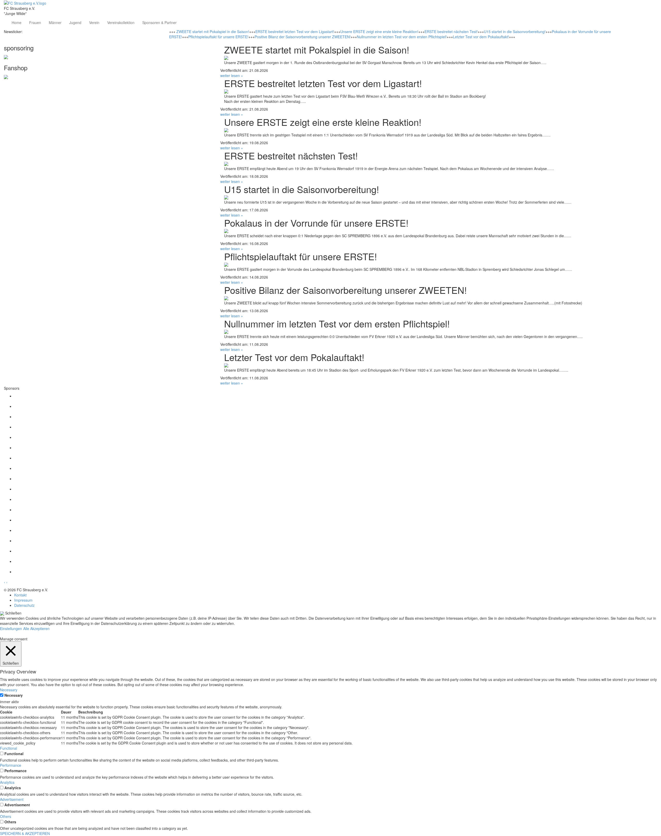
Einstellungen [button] (11, 628)
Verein (94, 22)
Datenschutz (24, 605)
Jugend (75, 22)
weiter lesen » (231, 75)
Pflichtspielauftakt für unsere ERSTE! (218, 36)
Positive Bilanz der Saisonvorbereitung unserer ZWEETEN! (303, 36)
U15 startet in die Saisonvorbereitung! (515, 31)
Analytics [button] (7, 782)
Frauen (35, 22)
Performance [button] (10, 765)
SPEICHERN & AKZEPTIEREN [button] (25, 833)
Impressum (23, 600)
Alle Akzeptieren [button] (36, 628)
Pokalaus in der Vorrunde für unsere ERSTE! (316, 222)
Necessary (13, 695)
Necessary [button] (8, 689)
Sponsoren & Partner (159, 22)
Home (16, 22)
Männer (55, 22)
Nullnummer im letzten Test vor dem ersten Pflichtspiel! (402, 36)
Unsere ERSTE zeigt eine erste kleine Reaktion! (379, 31)
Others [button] (5, 816)
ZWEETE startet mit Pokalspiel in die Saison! (212, 31)
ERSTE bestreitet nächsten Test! (451, 31)
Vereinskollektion (121, 22)
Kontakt (20, 594)
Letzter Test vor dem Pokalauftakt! (481, 36)
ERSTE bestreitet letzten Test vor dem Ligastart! (294, 31)
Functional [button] (8, 748)
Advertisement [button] (11, 799)
